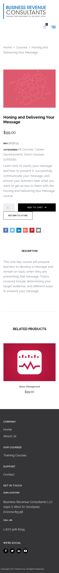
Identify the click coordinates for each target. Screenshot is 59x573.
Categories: (10, 149)
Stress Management (29, 386)
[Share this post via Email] (38, 230)
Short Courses (34, 154)
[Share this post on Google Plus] (25, 230)
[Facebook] (5, 550)
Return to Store (18, 215)
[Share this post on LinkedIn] (18, 230)
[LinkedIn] (18, 550)
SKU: (5, 143)
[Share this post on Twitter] (12, 230)
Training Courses (15, 455)
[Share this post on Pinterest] (32, 230)
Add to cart (35, 207)
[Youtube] (25, 550)
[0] (44, 27)
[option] (29, 373)
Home (7, 429)
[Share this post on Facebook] (5, 230)
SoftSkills (9, 159)
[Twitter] (12, 550)
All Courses (25, 149)
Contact (8, 474)
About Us (9, 436)
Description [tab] (30, 251)
